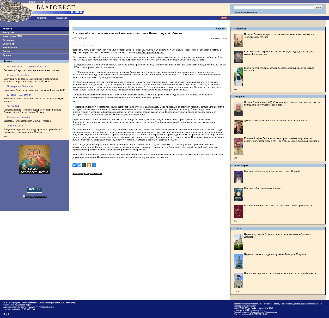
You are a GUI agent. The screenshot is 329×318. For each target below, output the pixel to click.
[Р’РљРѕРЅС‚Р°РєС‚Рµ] (74, 165)
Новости (7, 28)
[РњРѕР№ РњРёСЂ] (94, 165)
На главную (77, 174)
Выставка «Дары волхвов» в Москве (263, 188)
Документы (9, 43)
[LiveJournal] (84, 165)
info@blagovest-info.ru (45, 307)
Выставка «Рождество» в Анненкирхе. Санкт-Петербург (273, 171)
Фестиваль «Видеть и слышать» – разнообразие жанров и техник (278, 205)
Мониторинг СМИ (12, 36)
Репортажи (9, 32)
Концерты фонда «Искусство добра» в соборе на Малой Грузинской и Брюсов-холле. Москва (33, 130)
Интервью (8, 40)
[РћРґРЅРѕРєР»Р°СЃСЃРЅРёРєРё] (89, 165)
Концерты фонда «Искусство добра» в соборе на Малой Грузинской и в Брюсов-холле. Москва (33, 111)
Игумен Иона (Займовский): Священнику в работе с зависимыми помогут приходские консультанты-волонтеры (282, 103)
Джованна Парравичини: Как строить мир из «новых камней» (275, 120)
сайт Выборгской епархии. (150, 52)
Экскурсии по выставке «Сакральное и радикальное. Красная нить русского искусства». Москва (31, 80)
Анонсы (7, 55)
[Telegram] (79, 165)
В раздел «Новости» (93, 174)
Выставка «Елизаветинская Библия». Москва (27, 121)
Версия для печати (218, 38)
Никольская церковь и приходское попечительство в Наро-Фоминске (280, 273)
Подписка (61, 18)
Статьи (6, 51)
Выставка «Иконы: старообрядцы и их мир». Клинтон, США (34, 90)
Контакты (42, 18)
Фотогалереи (10, 47)
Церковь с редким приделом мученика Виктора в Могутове (275, 254)
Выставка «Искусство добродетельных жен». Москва (31, 70)
